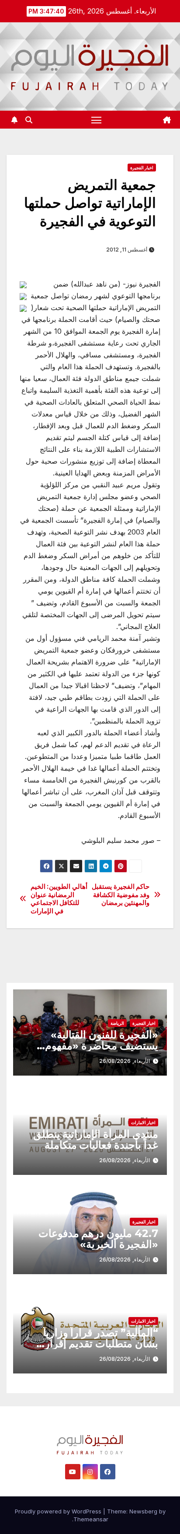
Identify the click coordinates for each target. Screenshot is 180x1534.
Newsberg (143, 1511)
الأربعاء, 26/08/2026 (124, 1061)
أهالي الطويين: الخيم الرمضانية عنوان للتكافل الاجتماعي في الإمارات (59, 899)
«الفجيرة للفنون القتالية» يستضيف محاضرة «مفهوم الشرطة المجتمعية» (101, 1045)
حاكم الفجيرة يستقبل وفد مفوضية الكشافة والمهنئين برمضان (120, 895)
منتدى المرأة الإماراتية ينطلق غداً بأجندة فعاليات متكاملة (95, 1139)
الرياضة (117, 1023)
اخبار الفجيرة (141, 167)
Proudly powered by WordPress (59, 1511)
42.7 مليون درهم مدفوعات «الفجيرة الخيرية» (98, 1239)
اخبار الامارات (143, 1122)
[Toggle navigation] (96, 120)
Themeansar (90, 1519)
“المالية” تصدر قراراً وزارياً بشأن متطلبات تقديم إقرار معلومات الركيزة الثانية (100, 1343)
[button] (28, 119)
